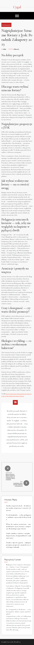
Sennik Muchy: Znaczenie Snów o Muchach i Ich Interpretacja (18, 484)
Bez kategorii (6, 25)
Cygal (17, 7)
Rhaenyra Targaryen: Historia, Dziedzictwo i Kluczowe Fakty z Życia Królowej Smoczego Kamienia (10, 476)
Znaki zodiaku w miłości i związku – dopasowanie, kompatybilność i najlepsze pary (18, 535)
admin (4, 49)
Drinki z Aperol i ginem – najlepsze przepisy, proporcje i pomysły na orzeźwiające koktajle (18, 545)
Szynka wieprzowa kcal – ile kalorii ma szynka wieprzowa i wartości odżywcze (18, 508)
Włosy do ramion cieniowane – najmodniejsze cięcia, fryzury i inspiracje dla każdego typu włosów (18, 526)
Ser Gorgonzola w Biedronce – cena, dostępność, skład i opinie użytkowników (18, 612)
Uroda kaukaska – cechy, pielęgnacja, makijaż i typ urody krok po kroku (18, 517)
